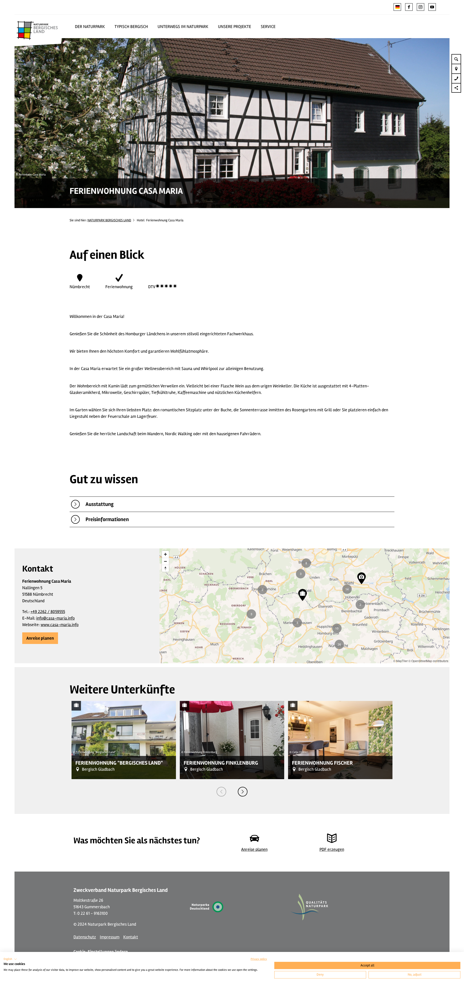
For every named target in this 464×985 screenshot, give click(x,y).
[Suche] (456, 59)
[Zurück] (221, 791)
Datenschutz (84, 937)
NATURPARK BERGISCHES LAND (109, 220)
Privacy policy (259, 959)
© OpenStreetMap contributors (428, 661)
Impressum (109, 937)
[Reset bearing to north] (165, 568)
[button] (409, 7)
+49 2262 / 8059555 (47, 611)
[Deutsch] (397, 7)
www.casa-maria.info (60, 624)
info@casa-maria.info (55, 618)
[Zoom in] (165, 554)
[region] (305, 605)
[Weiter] (242, 791)
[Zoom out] (165, 561)
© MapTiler (400, 661)
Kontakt (130, 937)
